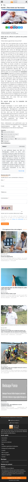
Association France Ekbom (8, 136)
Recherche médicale (6, 442)
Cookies (3, 450)
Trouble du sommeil (21, 138)
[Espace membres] (26, 1)
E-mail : (2, 186)
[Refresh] (22, 211)
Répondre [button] (21, 170)
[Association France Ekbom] (14, 1)
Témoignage (5, 141)
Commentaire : (5, 198)
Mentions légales (6, 454)
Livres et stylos (5, 462)
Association (4, 438)
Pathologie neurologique (8, 138)
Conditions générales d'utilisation (10, 446)
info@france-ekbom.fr (14, 420)
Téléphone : (4, 192)
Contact (3, 456)
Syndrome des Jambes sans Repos (10, 134)
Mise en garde (5, 452)
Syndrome (4, 440)
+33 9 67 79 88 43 (14, 422)
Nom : (3, 180)
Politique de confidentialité (17, 219)
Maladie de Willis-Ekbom (8, 132)
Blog (4, 5)
